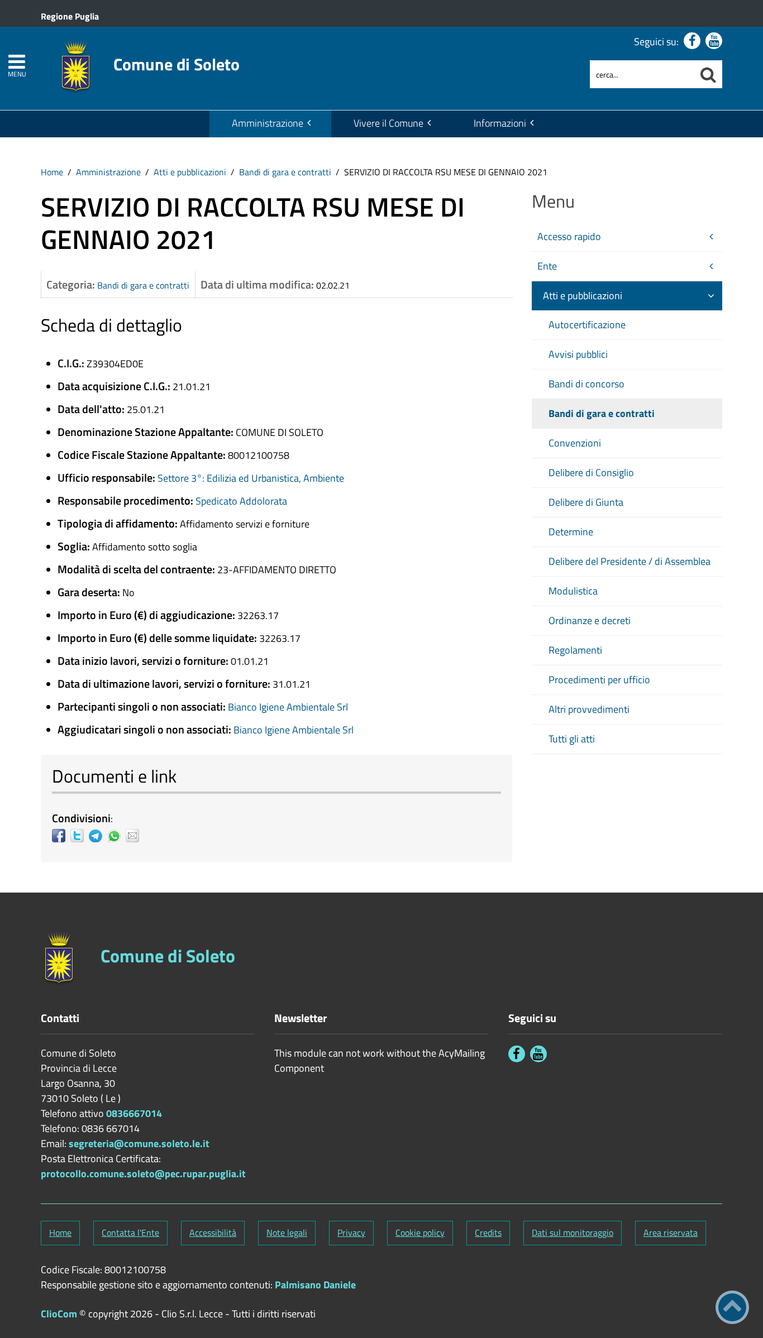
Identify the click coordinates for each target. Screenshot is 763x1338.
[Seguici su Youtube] (713, 40)
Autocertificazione (587, 324)
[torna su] (732, 1307)
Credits (488, 1232)
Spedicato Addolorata (241, 501)
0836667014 (134, 1113)
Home (52, 172)
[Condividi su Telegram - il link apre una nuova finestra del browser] (98, 835)
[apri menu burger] (17, 61)
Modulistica (573, 590)
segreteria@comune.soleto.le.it (139, 1143)
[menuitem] (270, 124)
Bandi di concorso (586, 383)
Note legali (286, 1232)
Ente (547, 266)
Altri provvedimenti (589, 709)
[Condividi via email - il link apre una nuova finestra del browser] (135, 835)
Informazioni (500, 123)
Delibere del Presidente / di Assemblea (629, 561)
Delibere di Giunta (586, 502)
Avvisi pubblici (578, 354)
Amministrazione (267, 123)
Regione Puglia (70, 16)
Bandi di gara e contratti (285, 172)
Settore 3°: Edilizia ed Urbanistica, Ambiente (251, 478)
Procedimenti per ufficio (599, 679)
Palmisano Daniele (315, 1284)
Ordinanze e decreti (590, 620)
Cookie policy (420, 1232)
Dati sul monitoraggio (572, 1232)
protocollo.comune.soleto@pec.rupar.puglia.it (143, 1173)
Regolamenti (575, 650)
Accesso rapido (569, 236)
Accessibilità (212, 1232)
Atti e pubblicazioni (190, 172)
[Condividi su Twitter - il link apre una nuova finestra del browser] (79, 835)
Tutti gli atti (572, 738)
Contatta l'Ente (130, 1232)
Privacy (351, 1232)
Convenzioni (575, 442)
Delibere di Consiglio (591, 472)
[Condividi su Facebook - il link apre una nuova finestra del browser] (61, 835)
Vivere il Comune (388, 123)
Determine (571, 531)
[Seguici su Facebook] (692, 40)
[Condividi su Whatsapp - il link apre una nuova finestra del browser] (116, 835)
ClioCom (59, 1313)
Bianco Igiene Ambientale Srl (288, 706)
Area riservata (670, 1232)
